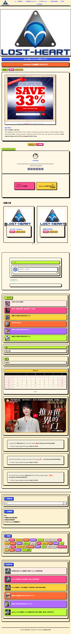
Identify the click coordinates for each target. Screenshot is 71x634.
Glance (7, 546)
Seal (62, 543)
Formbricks (19, 539)
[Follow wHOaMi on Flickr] (39, 169)
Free (6, 550)
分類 (6, 347)
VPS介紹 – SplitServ (16, 229)
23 (62, 383)
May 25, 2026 (34, 446)
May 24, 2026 (34, 480)
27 (35, 385)
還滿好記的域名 (48, 229)
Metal (6, 543)
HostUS (38, 546)
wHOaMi (11, 69)
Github (12, 539)
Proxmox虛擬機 (26, 550)
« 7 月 (35, 391)
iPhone (12, 550)
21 (44, 383)
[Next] (65, 224)
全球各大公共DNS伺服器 (17, 302)
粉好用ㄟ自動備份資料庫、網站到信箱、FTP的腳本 (23, 308)
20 (35, 383)
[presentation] (18, 217)
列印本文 (32, 144)
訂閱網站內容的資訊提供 (10, 517)
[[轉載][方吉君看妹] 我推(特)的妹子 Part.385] (7, 331)
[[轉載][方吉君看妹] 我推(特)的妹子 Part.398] (7, 317)
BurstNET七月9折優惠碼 (21, 185)
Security (13, 543)
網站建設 (29, 59)
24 (8, 385)
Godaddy (11, 149)
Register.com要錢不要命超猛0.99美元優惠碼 (47, 186)
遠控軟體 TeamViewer (31, 1)
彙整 (6, 359)
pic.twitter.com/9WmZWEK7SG (18, 477)
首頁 (25, 59)
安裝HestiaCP (43, 1)
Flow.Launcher (62, 546)
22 (53, 383)
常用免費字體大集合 (16, 322)
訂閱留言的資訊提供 (9, 520)
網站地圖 (40, 4)
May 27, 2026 (34, 462)
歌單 (63, 1)
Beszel (13, 546)
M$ (59, 539)
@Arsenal (20, 443)
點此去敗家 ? (8, 127)
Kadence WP (47, 629)
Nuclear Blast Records (50, 539)
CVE (50, 543)
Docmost (40, 539)
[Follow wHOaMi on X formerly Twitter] (31, 169)
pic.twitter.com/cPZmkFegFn (52, 459)
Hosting (18, 550)
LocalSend (30, 546)
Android (45, 543)
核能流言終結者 (54, 1)
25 (17, 385)
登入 (5, 515)
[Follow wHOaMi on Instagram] (34, 169)
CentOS (56, 543)
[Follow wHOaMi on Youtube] (37, 169)
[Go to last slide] (5, 224)
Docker (19, 543)
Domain (4, 149)
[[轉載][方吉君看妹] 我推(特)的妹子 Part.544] (7, 338)
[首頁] (15, 1)
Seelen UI (33, 539)
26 (26, 385)
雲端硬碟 (20, 1)
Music (43, 546)
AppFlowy (26, 543)
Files (6, 539)
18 (17, 383)
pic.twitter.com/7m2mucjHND (46, 443)
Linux (39, 543)
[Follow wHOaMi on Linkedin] (42, 169)
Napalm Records (52, 546)
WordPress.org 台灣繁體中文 (12, 522)
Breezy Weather (21, 546)
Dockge (26, 539)
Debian (33, 543)
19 (26, 383)
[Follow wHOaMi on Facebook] (29, 169)
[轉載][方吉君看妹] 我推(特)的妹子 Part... (21, 315)
